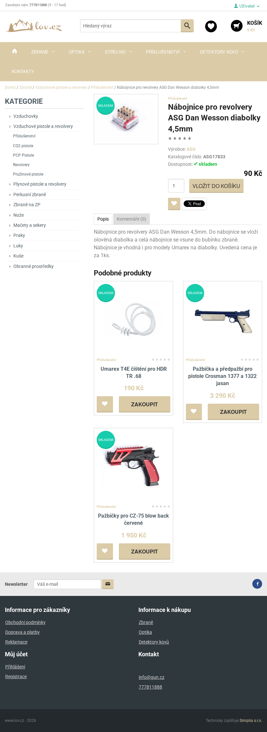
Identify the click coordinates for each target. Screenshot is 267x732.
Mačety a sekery (29, 225)
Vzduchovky (25, 116)
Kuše (18, 255)
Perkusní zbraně (29, 194)
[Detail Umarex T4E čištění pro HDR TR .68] (133, 319)
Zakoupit (144, 404)
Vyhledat (187, 25)
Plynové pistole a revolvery (39, 184)
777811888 (150, 687)
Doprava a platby (22, 632)
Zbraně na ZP (26, 204)
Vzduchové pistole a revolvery (43, 126)
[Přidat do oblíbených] (174, 204)
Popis (103, 219)
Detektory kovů (219, 52)
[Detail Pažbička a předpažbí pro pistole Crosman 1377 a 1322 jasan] (222, 319)
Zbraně (40, 52)
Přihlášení (15, 666)
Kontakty (23, 71)
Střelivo (115, 52)
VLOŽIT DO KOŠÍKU (216, 186)
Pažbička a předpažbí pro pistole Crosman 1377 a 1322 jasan (222, 376)
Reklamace (16, 642)
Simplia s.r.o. (251, 720)
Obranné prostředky (33, 266)
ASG (191, 149)
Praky (19, 235)
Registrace (16, 676)
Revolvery (21, 165)
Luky (18, 245)
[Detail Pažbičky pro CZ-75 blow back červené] (133, 466)
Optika (77, 52)
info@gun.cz (151, 677)
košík (254, 26)
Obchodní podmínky (25, 622)
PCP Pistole (23, 155)
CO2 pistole (23, 146)
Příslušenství (163, 52)
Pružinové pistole (28, 174)
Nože (18, 215)
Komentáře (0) (131, 219)
